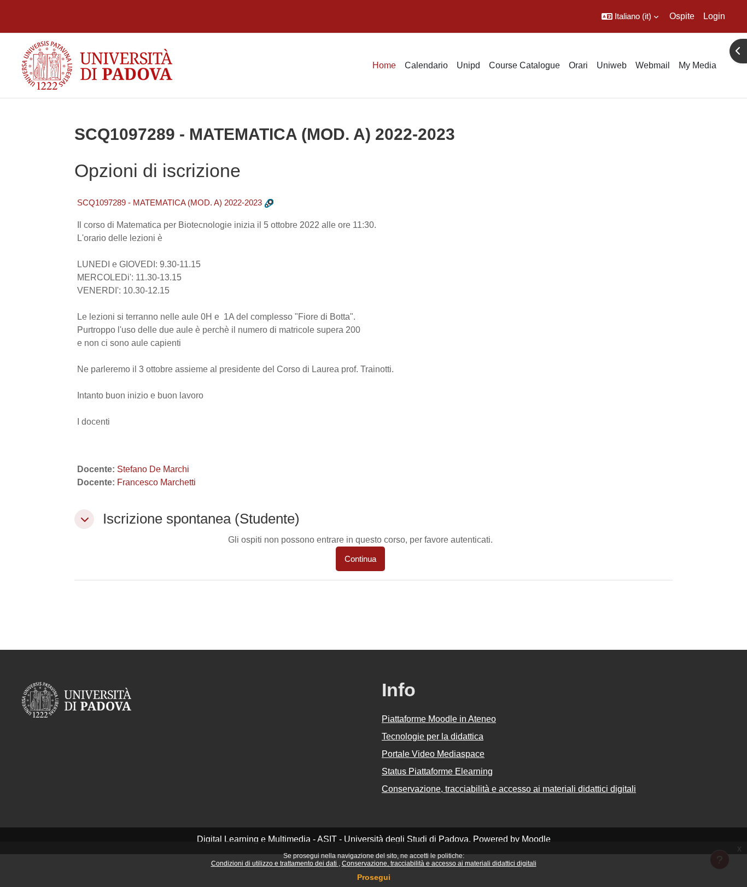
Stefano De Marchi (153, 469)
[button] (630, 16)
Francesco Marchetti (156, 482)
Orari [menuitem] (578, 65)
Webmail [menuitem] (652, 65)
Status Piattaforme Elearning (437, 771)
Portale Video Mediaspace (433, 754)
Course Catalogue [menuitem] (524, 65)
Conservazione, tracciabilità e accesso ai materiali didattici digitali (439, 863)
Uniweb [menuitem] (612, 65)
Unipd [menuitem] (468, 65)
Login (714, 16)
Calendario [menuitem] (426, 65)
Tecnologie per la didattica (432, 736)
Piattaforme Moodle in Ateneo (439, 719)
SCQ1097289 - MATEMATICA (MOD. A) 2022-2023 (169, 202)
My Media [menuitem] (697, 65)
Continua (360, 558)
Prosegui (373, 877)
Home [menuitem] (384, 65)
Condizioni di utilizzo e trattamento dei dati (275, 863)
